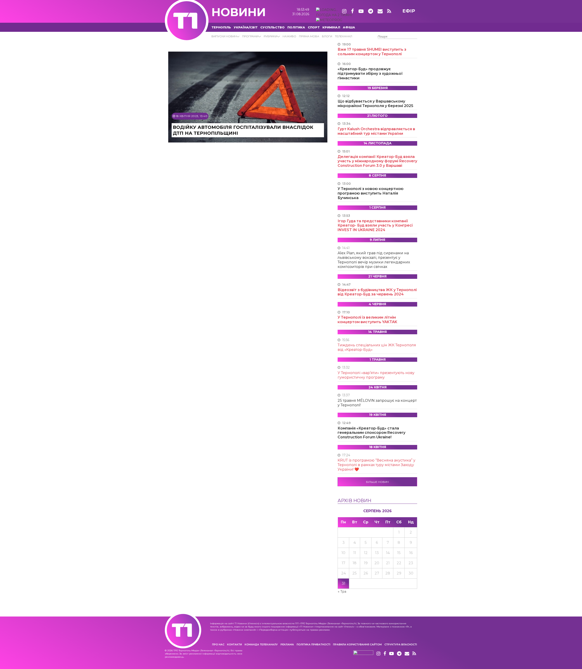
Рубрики (270, 36)
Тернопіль (221, 27)
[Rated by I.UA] (363, 654)
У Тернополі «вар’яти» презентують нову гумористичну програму (376, 375)
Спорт (314, 27)
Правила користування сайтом (357, 644)
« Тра (342, 591)
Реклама (287, 644)
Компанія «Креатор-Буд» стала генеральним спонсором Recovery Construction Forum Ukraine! (371, 432)
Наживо (289, 36)
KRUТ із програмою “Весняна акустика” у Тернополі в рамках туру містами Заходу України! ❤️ (376, 465)
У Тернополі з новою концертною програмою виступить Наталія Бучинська (371, 193)
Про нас (218, 644)
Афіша (349, 27)
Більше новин (377, 482)
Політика (296, 27)
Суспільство (272, 27)
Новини (238, 12)
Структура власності (400, 644)
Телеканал (343, 36)
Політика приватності (313, 644)
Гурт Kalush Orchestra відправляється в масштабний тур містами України (376, 131)
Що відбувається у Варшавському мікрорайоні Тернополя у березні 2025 (375, 103)
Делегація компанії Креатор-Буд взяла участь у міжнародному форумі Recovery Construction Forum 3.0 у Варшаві (377, 161)
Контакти (234, 644)
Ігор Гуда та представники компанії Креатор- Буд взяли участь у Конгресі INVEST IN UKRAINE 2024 (375, 225)
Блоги (327, 36)
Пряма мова (309, 36)
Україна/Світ (246, 27)
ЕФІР (408, 11)
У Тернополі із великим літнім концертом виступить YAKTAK (367, 319)
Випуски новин (224, 36)
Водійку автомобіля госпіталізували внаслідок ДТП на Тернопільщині (243, 130)
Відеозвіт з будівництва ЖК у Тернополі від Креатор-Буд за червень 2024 (377, 292)
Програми (250, 36)
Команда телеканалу (261, 644)
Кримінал (331, 27)
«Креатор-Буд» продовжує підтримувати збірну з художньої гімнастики (370, 73)
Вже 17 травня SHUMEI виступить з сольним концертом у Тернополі (372, 51)
